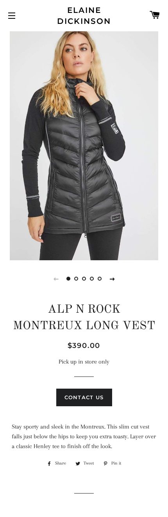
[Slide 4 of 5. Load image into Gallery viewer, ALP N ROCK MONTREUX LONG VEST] (92, 279)
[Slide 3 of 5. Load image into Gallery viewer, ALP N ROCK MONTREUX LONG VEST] (84, 279)
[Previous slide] (55, 278)
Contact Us (84, 397)
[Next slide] (112, 278)
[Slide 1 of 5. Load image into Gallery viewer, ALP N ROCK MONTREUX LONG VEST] (68, 279)
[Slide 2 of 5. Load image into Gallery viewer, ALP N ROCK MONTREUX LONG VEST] (76, 279)
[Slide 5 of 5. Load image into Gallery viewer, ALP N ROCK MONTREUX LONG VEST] (100, 279)
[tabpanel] (84, 144)
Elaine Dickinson (84, 15)
